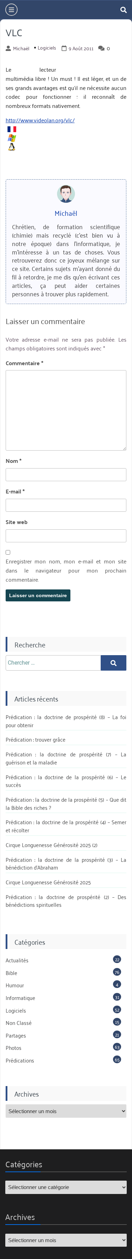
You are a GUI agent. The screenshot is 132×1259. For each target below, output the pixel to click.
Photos (13, 1047)
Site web (16, 522)
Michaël (21, 48)
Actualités (17, 960)
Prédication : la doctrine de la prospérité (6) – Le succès (66, 781)
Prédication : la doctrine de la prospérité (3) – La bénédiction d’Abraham (66, 863)
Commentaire (24, 363)
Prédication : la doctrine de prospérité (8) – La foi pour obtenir (66, 721)
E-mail (15, 491)
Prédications (20, 1060)
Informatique (20, 997)
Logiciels (47, 47)
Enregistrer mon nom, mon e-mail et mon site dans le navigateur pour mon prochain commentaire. (66, 570)
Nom (13, 460)
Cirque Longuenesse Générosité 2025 (48, 882)
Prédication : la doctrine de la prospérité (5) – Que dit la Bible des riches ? (66, 803)
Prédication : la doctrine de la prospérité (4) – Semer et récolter (66, 826)
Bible (11, 972)
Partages (16, 1035)
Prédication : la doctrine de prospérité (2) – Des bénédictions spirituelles (66, 901)
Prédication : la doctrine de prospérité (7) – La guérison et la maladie (66, 758)
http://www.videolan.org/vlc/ (40, 120)
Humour (15, 985)
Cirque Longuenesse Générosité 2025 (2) (52, 845)
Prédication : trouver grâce (35, 739)
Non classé (19, 1022)
